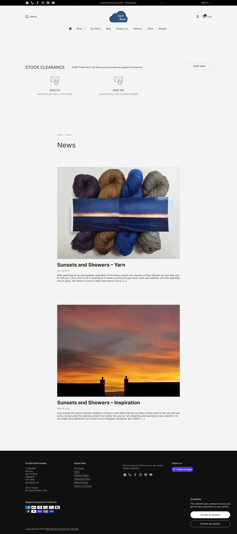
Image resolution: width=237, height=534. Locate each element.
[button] (31, 16)
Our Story (79, 468)
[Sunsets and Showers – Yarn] (118, 213)
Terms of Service (83, 486)
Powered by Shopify (68, 529)
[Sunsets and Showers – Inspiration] (118, 351)
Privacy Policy (81, 475)
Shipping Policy (82, 478)
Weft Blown (51, 529)
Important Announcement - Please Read (118, 3)
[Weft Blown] (118, 16)
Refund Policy (81, 482)
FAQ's (77, 471)
